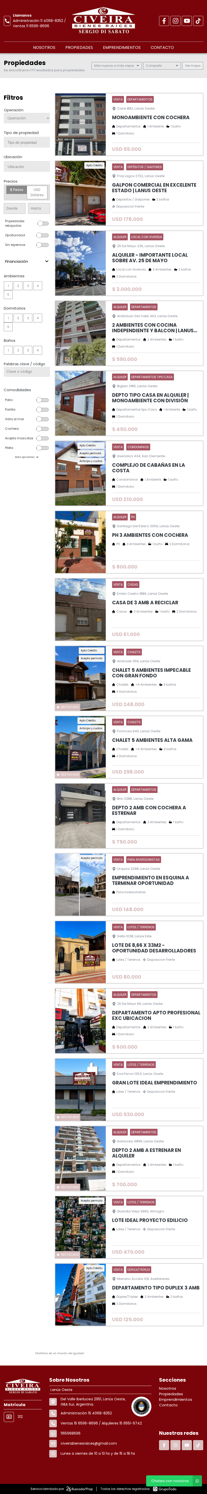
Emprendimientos (122, 47)
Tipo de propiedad (21, 132)
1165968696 (71, 1433)
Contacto (162, 47)
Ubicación (13, 156)
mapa (195, 65)
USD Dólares (37, 192)
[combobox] (27, 142)
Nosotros (44, 47)
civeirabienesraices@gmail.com (89, 1443)
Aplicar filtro (26, 473)
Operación (13, 110)
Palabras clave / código (24, 364)
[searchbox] (29, 142)
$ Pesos (16, 189)
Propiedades (79, 47)
